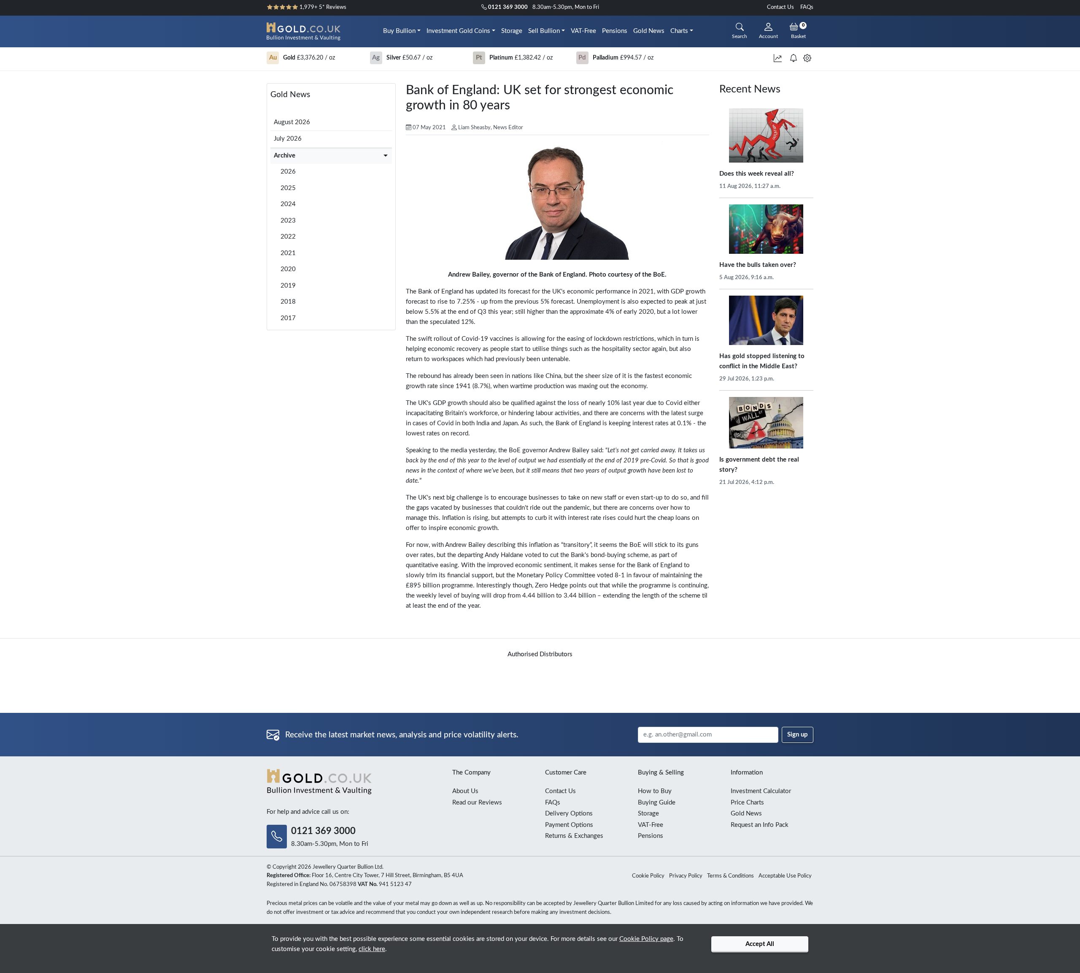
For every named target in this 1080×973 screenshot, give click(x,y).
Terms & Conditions (730, 876)
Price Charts (747, 802)
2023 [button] (288, 220)
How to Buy (655, 791)
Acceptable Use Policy (785, 876)
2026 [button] (288, 172)
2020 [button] (288, 269)
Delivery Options (569, 813)
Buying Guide (656, 802)
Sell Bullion (544, 31)
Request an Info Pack (759, 825)
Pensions (614, 31)
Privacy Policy (685, 876)
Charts (679, 31)
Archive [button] (284, 155)
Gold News (648, 31)
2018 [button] (288, 302)
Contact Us (780, 7)
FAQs (806, 7)
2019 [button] (288, 286)
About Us (465, 791)
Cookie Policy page (646, 939)
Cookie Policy (648, 876)
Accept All (759, 944)
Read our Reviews (477, 802)
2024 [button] (288, 204)
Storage (511, 31)
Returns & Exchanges (574, 836)
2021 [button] (288, 253)
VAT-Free (583, 31)
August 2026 (292, 122)
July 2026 (288, 139)
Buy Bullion (399, 31)
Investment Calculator (761, 791)
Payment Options (569, 825)
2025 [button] (288, 188)
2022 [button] (288, 237)
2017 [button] (288, 318)
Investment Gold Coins (458, 31)
